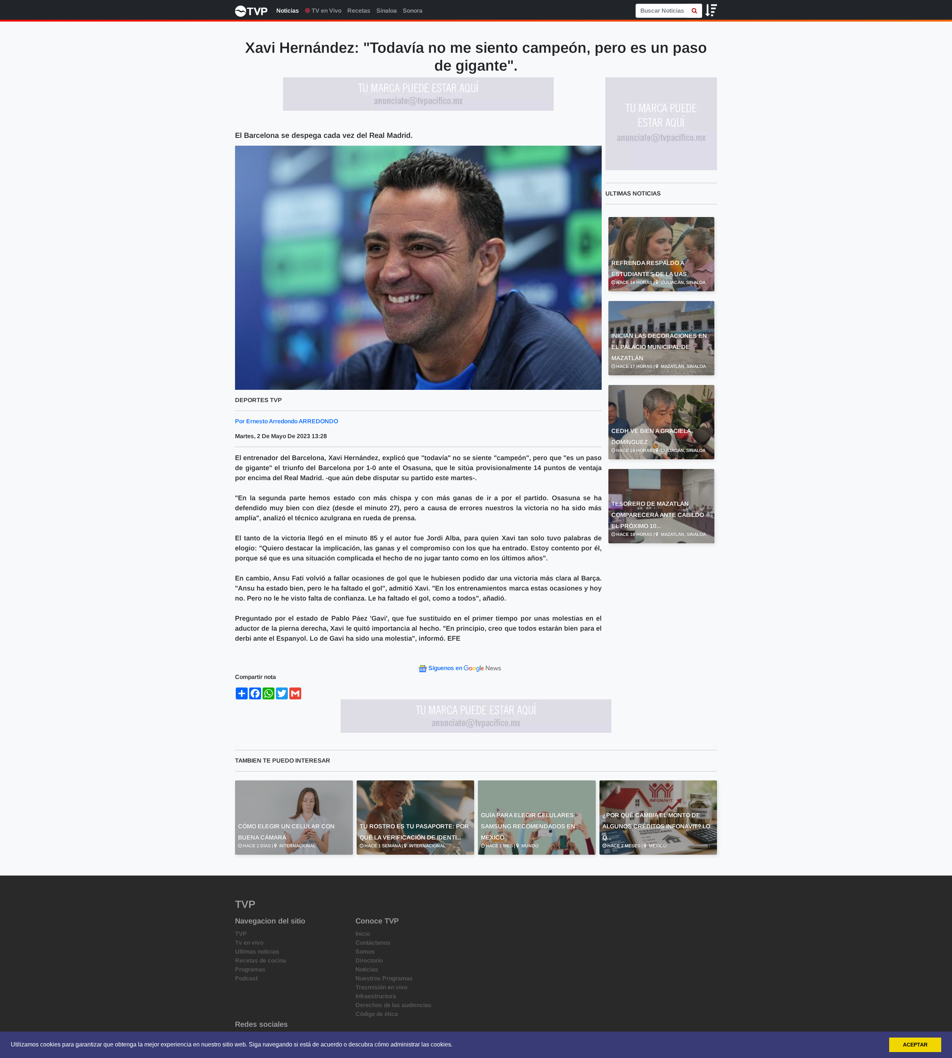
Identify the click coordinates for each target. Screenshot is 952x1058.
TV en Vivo (325, 10)
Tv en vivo (249, 942)
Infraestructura (376, 996)
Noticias (287, 10)
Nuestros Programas (384, 978)
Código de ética (377, 1014)
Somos (365, 951)
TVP (241, 934)
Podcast (246, 978)
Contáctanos (373, 942)
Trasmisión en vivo (381, 987)
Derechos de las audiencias (393, 1005)
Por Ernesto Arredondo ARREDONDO (286, 421)
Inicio (363, 934)
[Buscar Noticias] (694, 11)
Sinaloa (386, 10)
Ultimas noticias (257, 951)
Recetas (358, 10)
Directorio (369, 960)
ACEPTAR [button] (915, 1045)
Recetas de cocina (260, 960)
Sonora (412, 10)
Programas (250, 969)
